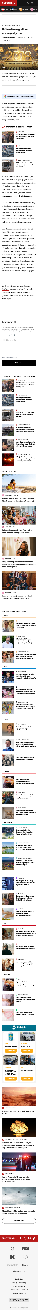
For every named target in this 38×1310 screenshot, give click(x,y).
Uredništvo (19, 1279)
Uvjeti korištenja (19, 1286)
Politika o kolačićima (19, 1293)
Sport (15, 9)
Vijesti (6, 9)
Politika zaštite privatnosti (19, 1290)
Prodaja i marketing (19, 1282)
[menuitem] (31, 3)
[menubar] (31, 3)
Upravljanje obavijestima (20, 1300)
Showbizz (25, 9)
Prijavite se (19, 363)
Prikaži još (19, 1221)
